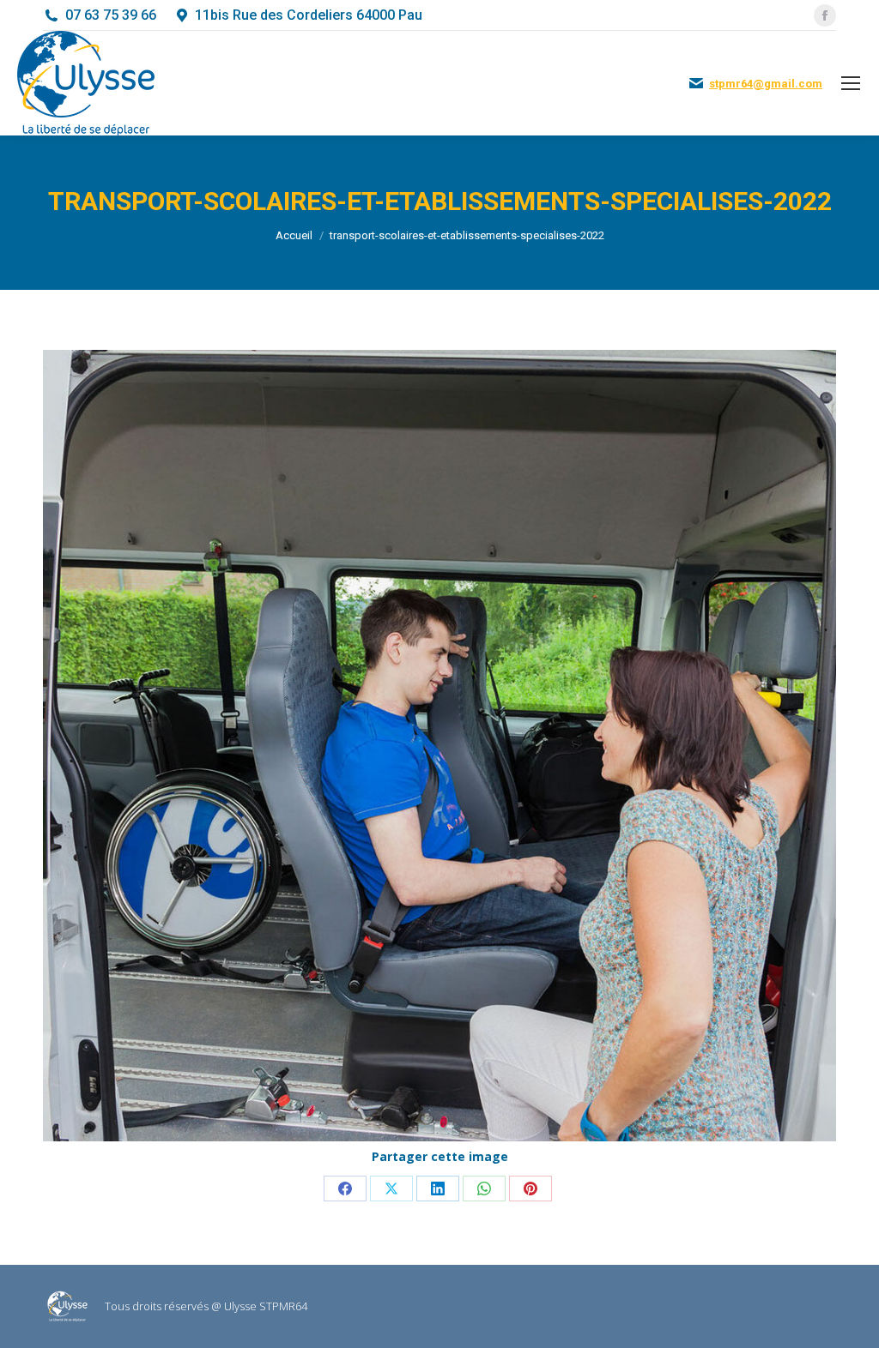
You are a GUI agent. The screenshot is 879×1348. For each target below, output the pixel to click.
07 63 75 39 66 (110, 15)
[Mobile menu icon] (851, 83)
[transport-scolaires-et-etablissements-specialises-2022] (439, 745)
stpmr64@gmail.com (765, 83)
